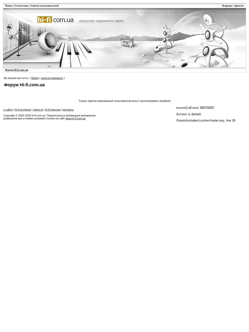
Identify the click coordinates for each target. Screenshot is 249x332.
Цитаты (239, 5)
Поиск (8, 5)
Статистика (21, 5)
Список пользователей (45, 5)
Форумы (227, 5)
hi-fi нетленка (23, 109)
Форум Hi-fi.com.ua (16, 70)
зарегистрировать (52, 78)
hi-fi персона (52, 109)
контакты (68, 109)
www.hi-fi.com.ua (75, 118)
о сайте (8, 109)
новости (38, 109)
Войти (35, 78)
